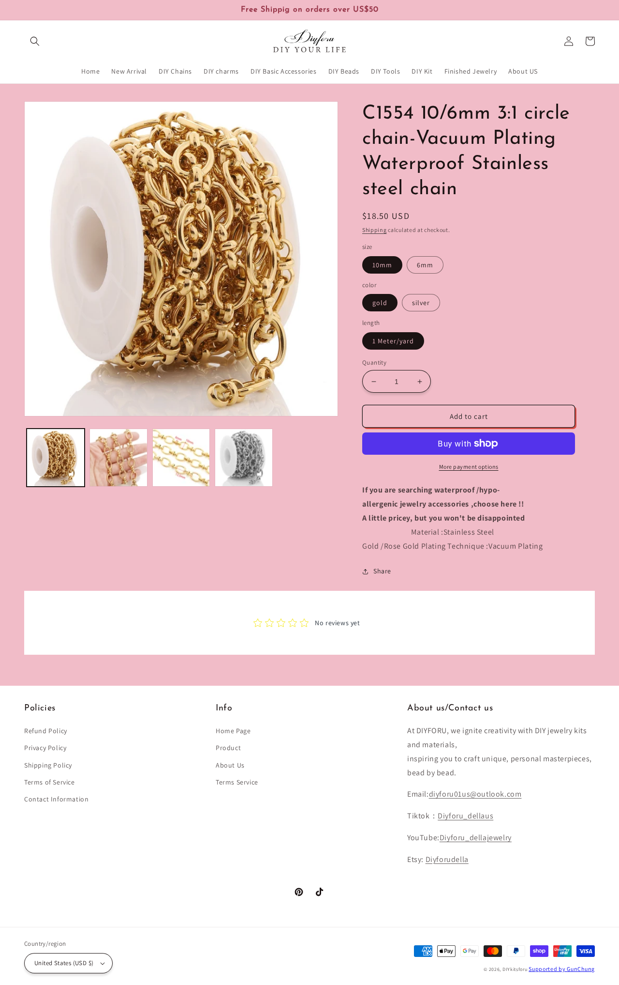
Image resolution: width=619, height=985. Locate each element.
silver (421, 302)
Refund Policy (45, 730)
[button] (34, 41)
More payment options (469, 466)
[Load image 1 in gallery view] (56, 458)
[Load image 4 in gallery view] (181, 458)
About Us (230, 765)
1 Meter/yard (393, 341)
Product (228, 747)
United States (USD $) (63, 963)
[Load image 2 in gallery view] (118, 458)
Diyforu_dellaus (465, 816)
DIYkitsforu (515, 969)
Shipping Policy (48, 765)
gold (379, 302)
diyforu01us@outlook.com (475, 794)
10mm (382, 265)
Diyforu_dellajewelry (476, 837)
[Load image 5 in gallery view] (244, 458)
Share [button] (382, 571)
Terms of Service (49, 782)
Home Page (233, 730)
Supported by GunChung (562, 968)
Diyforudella (447, 859)
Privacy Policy (45, 747)
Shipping (374, 229)
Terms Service (237, 782)
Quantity (374, 362)
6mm (425, 265)
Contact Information (56, 799)
